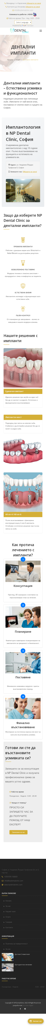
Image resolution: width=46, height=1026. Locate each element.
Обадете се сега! (33, 3)
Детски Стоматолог (22, 954)
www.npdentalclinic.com (13, 885)
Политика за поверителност (17, 944)
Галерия (9, 922)
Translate (29, 25)
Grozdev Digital (28, 1005)
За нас (8, 906)
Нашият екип (11, 911)
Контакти (9, 927)
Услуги (17, 60)
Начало (10, 60)
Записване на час (18, 832)
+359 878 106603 (10, 877)
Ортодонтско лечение (23, 965)
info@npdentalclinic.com (24, 10)
